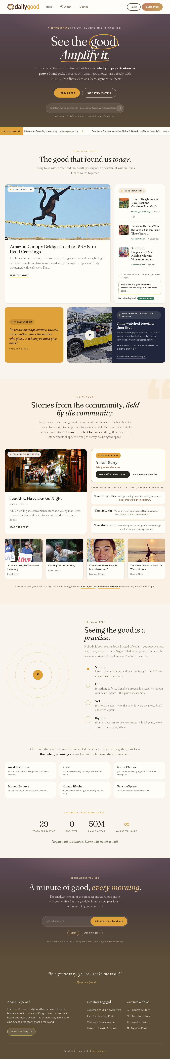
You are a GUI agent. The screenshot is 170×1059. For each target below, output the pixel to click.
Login (134, 7)
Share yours (88, 586)
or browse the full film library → (131, 356)
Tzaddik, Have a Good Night (35, 498)
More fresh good (135, 298)
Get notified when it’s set (112, 474)
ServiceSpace (99, 1051)
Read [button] (49, 7)
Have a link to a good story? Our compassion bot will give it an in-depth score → (139, 287)
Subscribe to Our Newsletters (104, 1010)
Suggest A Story (140, 1010)
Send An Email (139, 1028)
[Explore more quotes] (34, 334)
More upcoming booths (145, 474)
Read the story (19, 275)
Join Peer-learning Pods (100, 1016)
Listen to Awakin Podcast (101, 1028)
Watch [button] (68, 7)
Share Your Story (140, 1016)
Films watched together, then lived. (136, 325)
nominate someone (109, 586)
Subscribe (152, 7)
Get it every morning (99, 92)
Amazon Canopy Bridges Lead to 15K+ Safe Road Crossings (53, 249)
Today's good (67, 92)
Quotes (84, 7)
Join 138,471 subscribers (109, 921)
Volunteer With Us (141, 1022)
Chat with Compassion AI (101, 1022)
